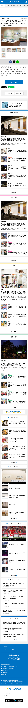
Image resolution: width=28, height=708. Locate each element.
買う (18, 5)
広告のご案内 (5, 672)
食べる (7, 5)
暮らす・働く (22, 5)
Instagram (18, 658)
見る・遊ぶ (13, 5)
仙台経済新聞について (6, 664)
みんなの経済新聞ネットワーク (14, 689)
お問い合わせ (5, 670)
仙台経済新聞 (14, 2)
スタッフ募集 (5, 674)
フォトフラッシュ (5, 18)
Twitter (14, 658)
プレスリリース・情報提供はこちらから (10, 666)
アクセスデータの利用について (8, 668)
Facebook (10, 658)
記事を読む (14, 82)
